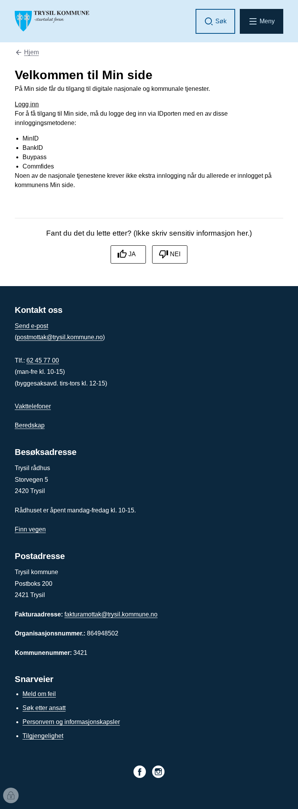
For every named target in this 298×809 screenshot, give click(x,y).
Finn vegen (30, 529)
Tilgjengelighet (43, 736)
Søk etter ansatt (44, 708)
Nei (175, 254)
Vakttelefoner (33, 406)
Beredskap (30, 425)
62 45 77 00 (42, 360)
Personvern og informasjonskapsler (71, 722)
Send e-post (31, 326)
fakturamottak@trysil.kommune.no (111, 614)
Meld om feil (39, 694)
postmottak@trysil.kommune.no (60, 337)
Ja (132, 254)
